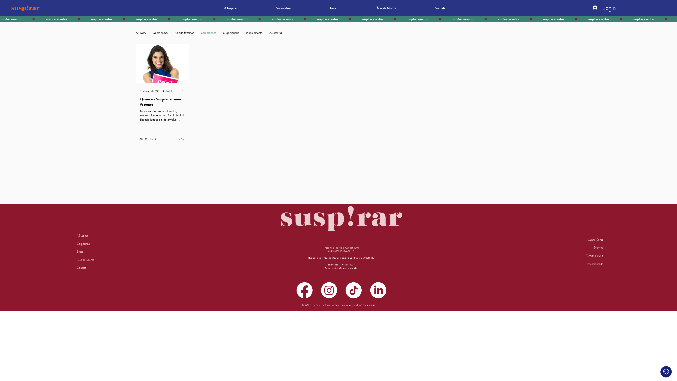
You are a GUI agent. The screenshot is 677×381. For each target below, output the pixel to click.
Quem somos (160, 33)
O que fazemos (184, 33)
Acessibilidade (595, 264)
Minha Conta (595, 240)
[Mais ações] (184, 91)
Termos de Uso (594, 256)
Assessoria (275, 33)
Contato (81, 268)
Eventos (598, 248)
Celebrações (208, 33)
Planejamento (254, 33)
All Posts (141, 33)
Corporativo (84, 244)
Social (80, 252)
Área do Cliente (85, 260)
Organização (231, 33)
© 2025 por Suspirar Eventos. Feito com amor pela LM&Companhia (338, 305)
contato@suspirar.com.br (344, 268)
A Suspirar (82, 236)
